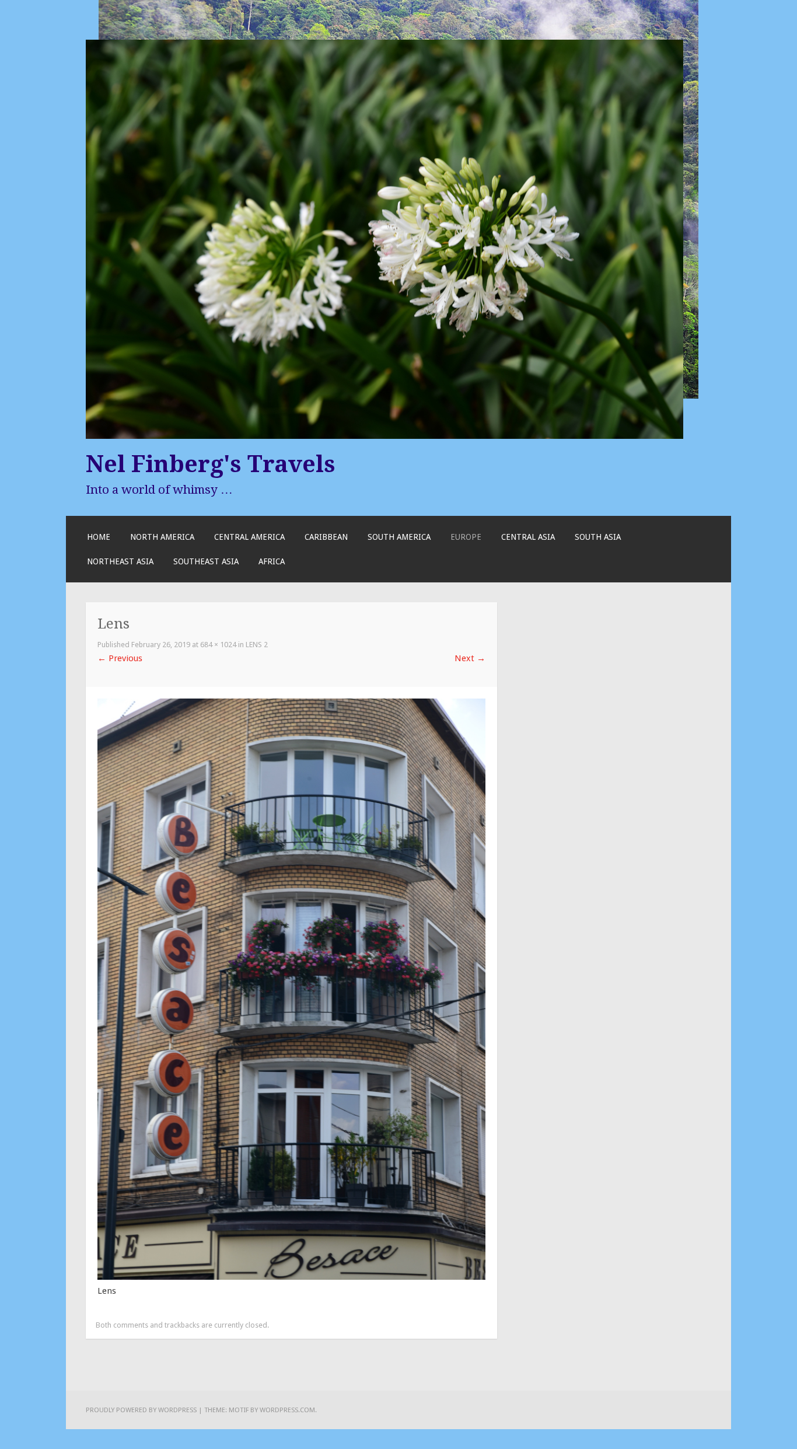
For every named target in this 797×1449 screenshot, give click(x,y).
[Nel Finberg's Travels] (384, 436)
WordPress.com (287, 1410)
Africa (271, 561)
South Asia (598, 537)
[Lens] (291, 1277)
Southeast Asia (206, 561)
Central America (249, 537)
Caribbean (326, 537)
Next (470, 658)
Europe (465, 537)
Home (98, 537)
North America (162, 537)
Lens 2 (257, 644)
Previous (119, 658)
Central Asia (528, 537)
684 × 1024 (218, 644)
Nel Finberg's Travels (210, 464)
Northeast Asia (120, 561)
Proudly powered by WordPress (141, 1410)
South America (399, 537)
